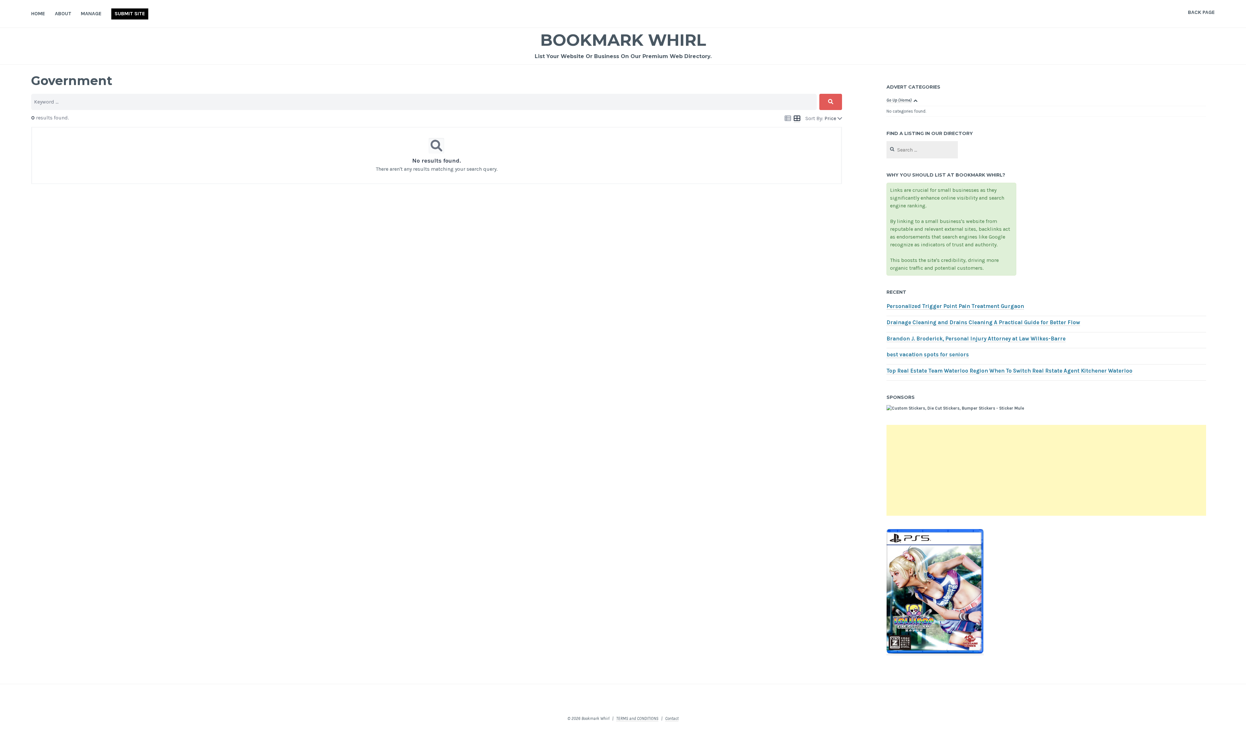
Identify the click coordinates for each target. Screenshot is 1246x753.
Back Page (1201, 12)
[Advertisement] (1046, 470)
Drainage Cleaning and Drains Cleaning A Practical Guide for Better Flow (983, 322)
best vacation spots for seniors (927, 355)
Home (38, 13)
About (63, 13)
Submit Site (130, 13)
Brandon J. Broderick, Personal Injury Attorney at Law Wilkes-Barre (976, 339)
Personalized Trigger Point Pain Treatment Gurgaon (955, 306)
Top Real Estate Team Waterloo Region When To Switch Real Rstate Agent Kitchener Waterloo (1009, 371)
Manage (91, 13)
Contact (671, 718)
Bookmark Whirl (623, 40)
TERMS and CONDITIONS (637, 718)
